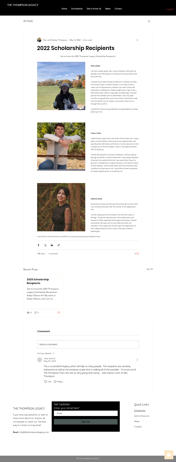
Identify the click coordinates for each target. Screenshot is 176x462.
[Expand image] (61, 86)
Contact (138, 426)
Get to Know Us (141, 416)
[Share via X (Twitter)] (45, 245)
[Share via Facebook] (38, 245)
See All (150, 269)
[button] (149, 21)
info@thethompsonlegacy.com (34, 432)
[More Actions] (137, 359)
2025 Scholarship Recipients (38, 281)
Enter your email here (66, 408)
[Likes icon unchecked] (45, 381)
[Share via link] (58, 245)
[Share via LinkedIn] (52, 245)
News (136, 421)
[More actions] (137, 40)
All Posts (28, 21)
